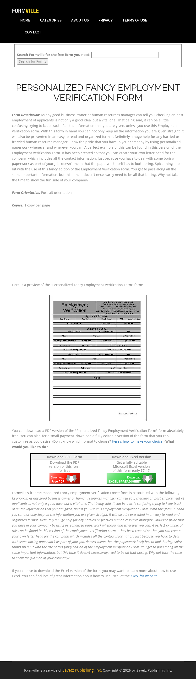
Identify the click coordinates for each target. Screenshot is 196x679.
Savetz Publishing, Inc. (82, 670)
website (144, 576)
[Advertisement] (98, 245)
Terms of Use (134, 20)
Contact (33, 32)
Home (25, 20)
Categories (51, 20)
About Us (80, 20)
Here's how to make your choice (137, 441)
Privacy (105, 20)
